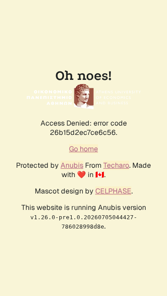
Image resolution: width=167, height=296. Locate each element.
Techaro (116, 165)
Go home (83, 149)
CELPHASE (113, 191)
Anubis (72, 165)
